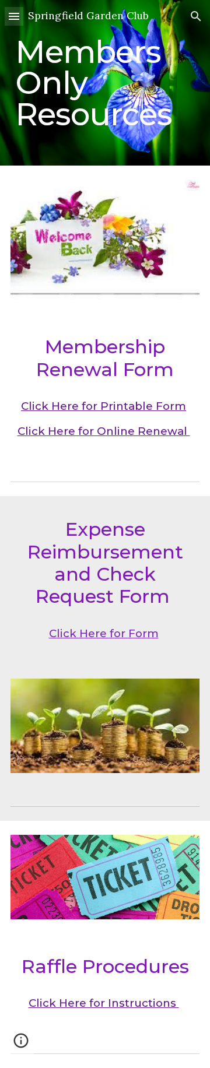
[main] (105, 82)
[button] (14, 16)
